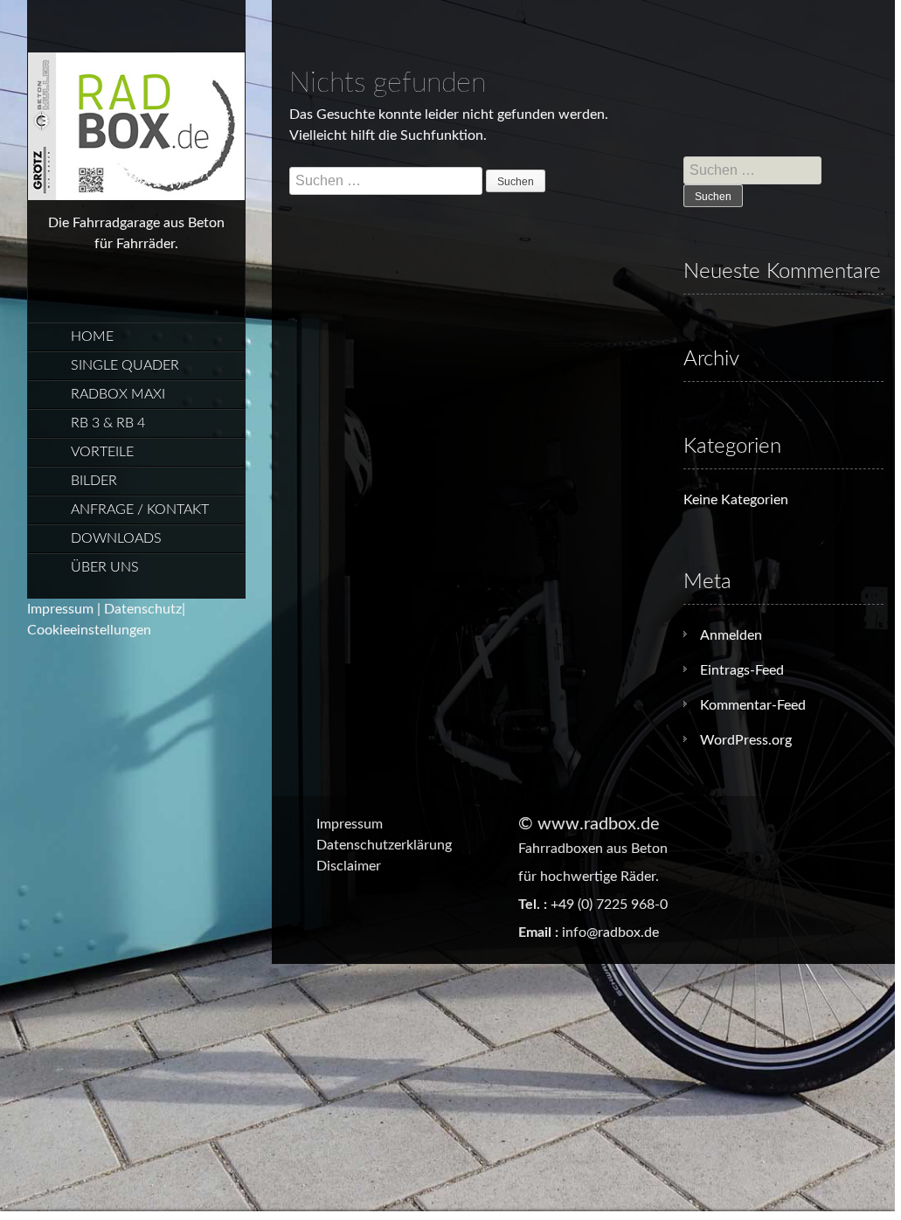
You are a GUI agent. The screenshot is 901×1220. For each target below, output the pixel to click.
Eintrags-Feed (742, 670)
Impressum (60, 609)
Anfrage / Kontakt (140, 509)
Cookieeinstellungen (89, 630)
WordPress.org (746, 740)
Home (92, 336)
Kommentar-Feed (753, 705)
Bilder (94, 481)
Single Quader (125, 365)
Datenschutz (143, 609)
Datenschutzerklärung (384, 845)
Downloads (116, 538)
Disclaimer (348, 866)
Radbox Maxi (118, 394)
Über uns (105, 567)
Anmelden (731, 635)
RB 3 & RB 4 (108, 423)
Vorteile (102, 452)
